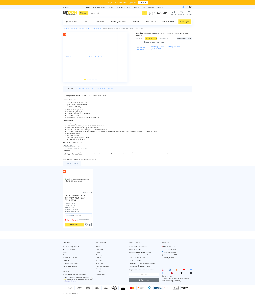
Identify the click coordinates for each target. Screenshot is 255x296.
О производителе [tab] (98, 89)
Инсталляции (151, 22)
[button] (85, 79)
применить (143, 3)
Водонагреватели (69, 269)
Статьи (98, 272)
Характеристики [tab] (82, 89)
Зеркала (66, 272)
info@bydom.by (169, 258)
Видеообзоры (100, 274)
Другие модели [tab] (72, 163)
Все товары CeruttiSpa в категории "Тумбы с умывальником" (166, 48)
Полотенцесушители (70, 266)
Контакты (160, 7)
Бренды (98, 246)
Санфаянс (66, 260)
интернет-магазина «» (79, 277)
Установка (127, 7)
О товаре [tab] (69, 89)
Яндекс (73, 281)
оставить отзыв (151, 38)
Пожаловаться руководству (171, 281)
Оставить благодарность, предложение (175, 278)
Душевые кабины (72, 22)
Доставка (111, 7)
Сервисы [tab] (111, 89)
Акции (88, 7)
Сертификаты (100, 269)
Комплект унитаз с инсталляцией (74, 274)
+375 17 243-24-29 (170, 252)
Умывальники (168, 22)
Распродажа (96, 7)
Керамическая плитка (70, 263)
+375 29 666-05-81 (169, 246)
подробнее (132, 3)
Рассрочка (119, 7)
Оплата (103, 7)
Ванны (87, 22)
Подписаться (144, 280)
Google (67, 281)
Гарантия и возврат (139, 7)
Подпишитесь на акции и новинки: (141, 270)
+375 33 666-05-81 (170, 249)
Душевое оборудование (71, 246)
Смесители (100, 22)
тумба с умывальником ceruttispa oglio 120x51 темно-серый (75, 198)
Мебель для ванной (119, 22)
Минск (67, 7)
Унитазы (136, 22)
